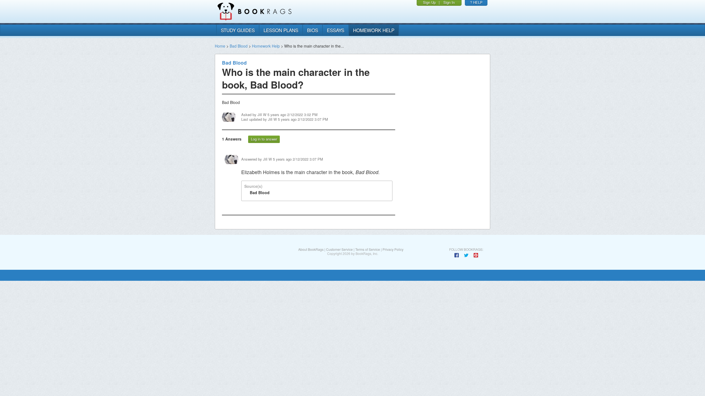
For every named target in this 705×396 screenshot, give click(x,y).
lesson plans (281, 30)
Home (220, 46)
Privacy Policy (393, 249)
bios (312, 30)
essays (335, 30)
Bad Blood (239, 46)
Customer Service (339, 249)
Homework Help (266, 46)
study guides (238, 30)
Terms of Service (367, 249)
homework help (373, 30)
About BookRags (311, 249)
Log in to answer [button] (264, 139)
